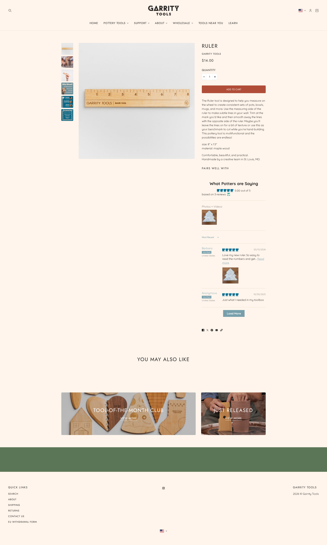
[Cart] (317, 10)
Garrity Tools (211, 54)
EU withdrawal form (22, 522)
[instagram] (163, 487)
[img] (230, 250)
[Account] (310, 10)
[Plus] (215, 77)
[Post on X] (207, 329)
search (13, 493)
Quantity (209, 70)
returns (13, 510)
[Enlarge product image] (137, 101)
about (12, 499)
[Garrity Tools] (163, 10)
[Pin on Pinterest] (211, 329)
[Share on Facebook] (203, 329)
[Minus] (204, 77)
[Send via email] (216, 329)
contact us (16, 516)
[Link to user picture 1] (230, 275)
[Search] (10, 10)
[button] (221, 329)
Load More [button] (234, 313)
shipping (14, 505)
